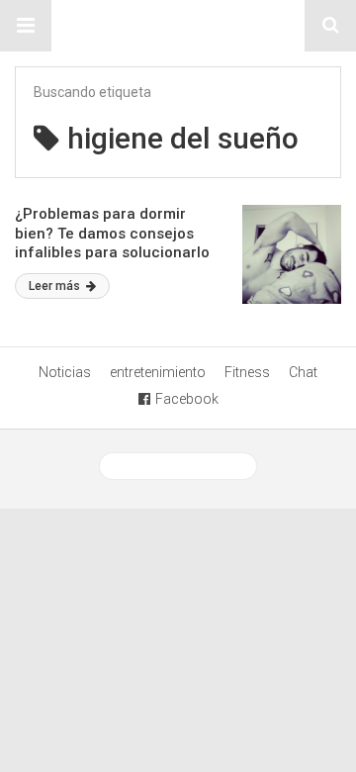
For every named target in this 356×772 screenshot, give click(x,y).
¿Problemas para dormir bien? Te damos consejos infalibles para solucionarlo (112, 233)
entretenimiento (158, 372)
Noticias (65, 372)
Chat (303, 372)
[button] (25, 25)
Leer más (56, 286)
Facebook (187, 399)
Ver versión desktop (185, 466)
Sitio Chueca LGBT (178, 26)
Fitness (247, 372)
